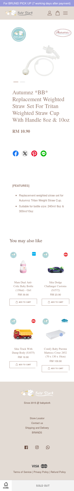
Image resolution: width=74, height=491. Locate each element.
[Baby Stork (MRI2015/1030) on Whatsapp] (47, 449)
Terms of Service (22, 472)
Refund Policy (58, 472)
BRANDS (37, 432)
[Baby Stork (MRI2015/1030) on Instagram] (37, 449)
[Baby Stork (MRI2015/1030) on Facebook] (26, 449)
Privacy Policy (41, 472)
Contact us (37, 423)
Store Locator (37, 418)
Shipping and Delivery (37, 427)
